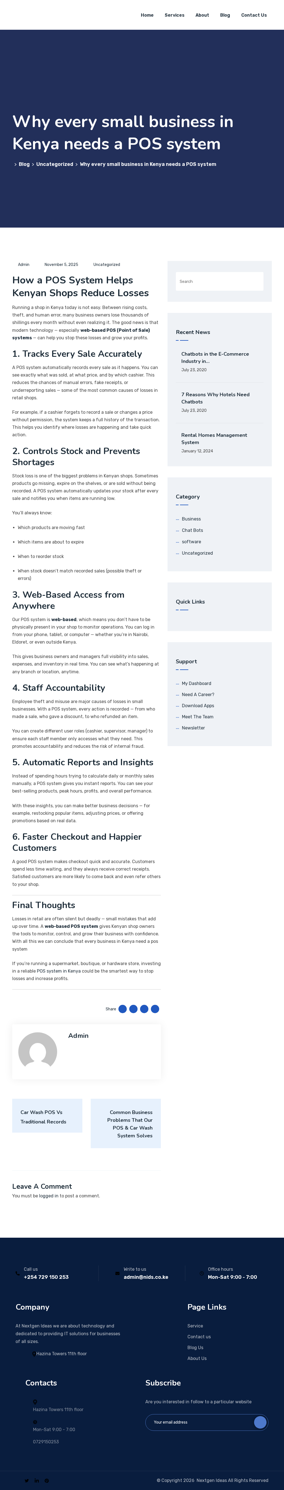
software (191, 541)
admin (23, 264)
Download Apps (198, 705)
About (202, 15)
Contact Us (254, 15)
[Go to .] (13, 164)
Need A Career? (198, 694)
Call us (31, 1269)
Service (195, 1326)
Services (174, 15)
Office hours (220, 1269)
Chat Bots (192, 530)
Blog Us (195, 1347)
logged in (49, 1196)
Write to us (135, 1269)
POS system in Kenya (59, 971)
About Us (197, 1358)
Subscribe (260, 1422)
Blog (225, 15)
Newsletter (193, 728)
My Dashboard (196, 683)
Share (111, 1009)
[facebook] (17, 1480)
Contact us (199, 1336)
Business (191, 519)
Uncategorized (106, 264)
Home (147, 15)
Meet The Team (198, 716)
